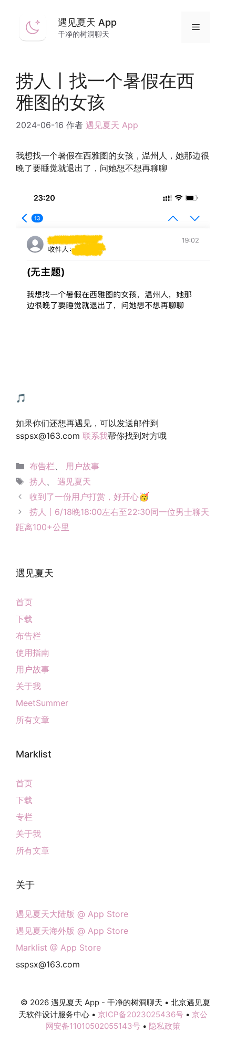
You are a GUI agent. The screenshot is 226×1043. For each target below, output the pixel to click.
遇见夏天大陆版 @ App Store (72, 914)
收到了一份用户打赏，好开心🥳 (89, 496)
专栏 (24, 817)
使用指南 (32, 652)
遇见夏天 (74, 481)
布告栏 (42, 466)
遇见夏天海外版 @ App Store (72, 930)
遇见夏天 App (87, 22)
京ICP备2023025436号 (140, 1014)
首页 (24, 602)
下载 (24, 619)
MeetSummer (42, 703)
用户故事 (82, 466)
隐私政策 (164, 1026)
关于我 (28, 686)
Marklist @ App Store (58, 947)
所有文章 (32, 719)
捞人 (37, 481)
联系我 (95, 435)
